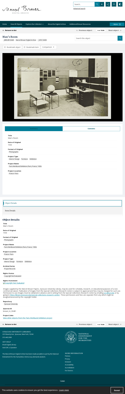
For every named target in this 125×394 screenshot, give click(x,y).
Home (4, 24)
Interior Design (14, 159)
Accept (117, 390)
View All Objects (16, 24)
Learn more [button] (64, 390)
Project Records (9, 269)
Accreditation (69, 368)
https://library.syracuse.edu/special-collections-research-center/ (35, 295)
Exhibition (33, 159)
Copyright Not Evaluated (12, 276)
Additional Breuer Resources (80, 24)
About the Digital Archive (57, 24)
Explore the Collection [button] (34, 24)
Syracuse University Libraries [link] (16, 332)
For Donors (69, 371)
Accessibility (69, 365)
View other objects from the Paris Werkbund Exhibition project (27, 318)
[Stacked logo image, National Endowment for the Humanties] (78, 337)
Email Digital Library (9, 345)
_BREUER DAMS (9, 40)
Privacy (67, 359)
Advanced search (79, 9)
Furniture (24, 159)
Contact (62, 381)
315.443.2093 (7, 337)
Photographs (13, 152)
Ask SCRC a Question (9, 348)
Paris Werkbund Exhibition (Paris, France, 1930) (25, 166)
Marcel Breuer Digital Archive (26, 40)
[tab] (33, 128)
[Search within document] (120, 38)
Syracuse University (11, 304)
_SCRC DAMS (42, 40)
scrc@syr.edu (109, 293)
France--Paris (13, 173)
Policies (67, 356)
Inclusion (68, 362)
